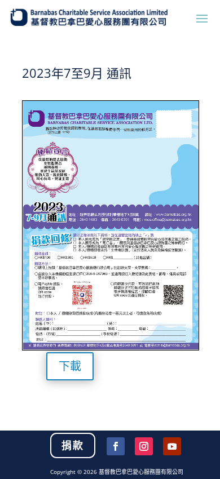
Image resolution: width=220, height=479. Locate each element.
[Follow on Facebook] (116, 446)
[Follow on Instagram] (144, 446)
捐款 (72, 445)
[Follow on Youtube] (172, 446)
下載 (70, 366)
